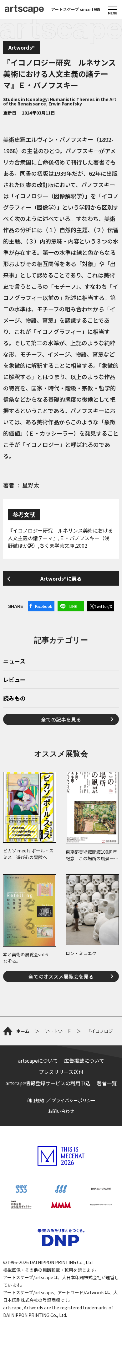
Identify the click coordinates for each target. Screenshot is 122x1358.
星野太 (30, 485)
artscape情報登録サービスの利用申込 (48, 1083)
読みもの (14, 698)
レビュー (14, 680)
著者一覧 (107, 1083)
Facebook (43, 606)
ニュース (14, 661)
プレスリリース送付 (61, 1072)
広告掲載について (84, 1060)
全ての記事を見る (61, 719)
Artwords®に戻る (61, 578)
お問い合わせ (61, 1111)
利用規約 (35, 1100)
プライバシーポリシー (73, 1100)
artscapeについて (38, 1060)
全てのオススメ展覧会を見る (61, 976)
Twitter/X (103, 606)
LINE (73, 606)
